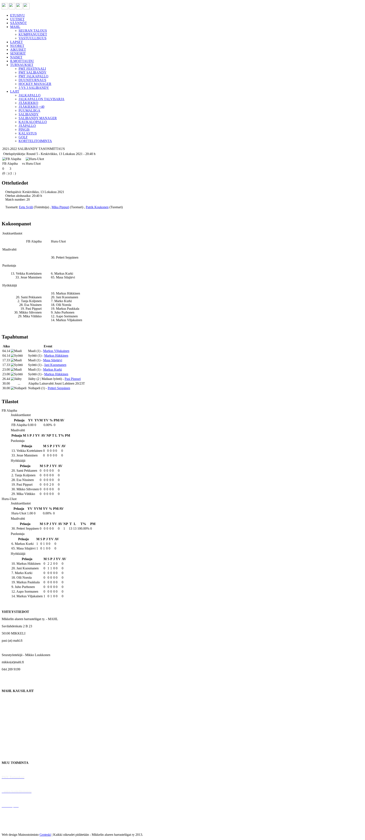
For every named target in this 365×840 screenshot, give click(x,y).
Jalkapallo (8, 712)
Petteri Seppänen (59, 388)
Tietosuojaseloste (13, 827)
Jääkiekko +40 (11, 755)
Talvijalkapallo (11, 734)
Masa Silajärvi (52, 360)
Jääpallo (7, 741)
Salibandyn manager (15, 727)
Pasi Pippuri (73, 379)
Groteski (45, 834)
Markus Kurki (52, 369)
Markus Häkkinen (56, 355)
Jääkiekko (8, 705)
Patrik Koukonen (97, 207)
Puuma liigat (10, 748)
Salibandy (8, 719)
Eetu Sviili (26, 207)
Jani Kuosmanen (55, 365)
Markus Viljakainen (56, 351)
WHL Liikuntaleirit (15, 798)
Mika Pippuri (60, 207)
